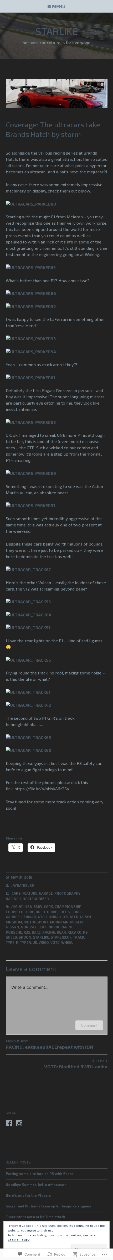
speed (11, 937)
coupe (11, 912)
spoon (25, 937)
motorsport (36, 922)
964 (28, 907)
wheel (67, 942)
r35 (27, 932)
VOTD (55, 942)
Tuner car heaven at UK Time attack (35, 1217)
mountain (59, 922)
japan (85, 917)
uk (35, 942)
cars (16, 893)
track (78, 937)
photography (67, 893)
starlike (41, 937)
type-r (12, 942)
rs (85, 932)
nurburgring (61, 927)
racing (12, 899)
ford (76, 912)
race (36, 932)
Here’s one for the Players (28, 1195)
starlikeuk (61, 937)
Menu (58, 6)
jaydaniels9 (22, 885)
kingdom (14, 922)
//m (14, 907)
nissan (12, 927)
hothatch (69, 917)
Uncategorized (34, 899)
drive (52, 912)
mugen (76, 922)
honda (52, 917)
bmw (37, 907)
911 (21, 907)
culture (26, 912)
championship (68, 907)
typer (25, 942)
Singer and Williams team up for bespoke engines (48, 1206)
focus (64, 912)
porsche (14, 932)
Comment (89, 1025)
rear (61, 932)
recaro (74, 932)
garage (46, 893)
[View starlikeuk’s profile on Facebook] (9, 1123)
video (44, 942)
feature (29, 893)
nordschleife (34, 927)
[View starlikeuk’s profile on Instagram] (19, 1123)
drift (40, 912)
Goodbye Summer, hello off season (36, 1185)
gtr (41, 917)
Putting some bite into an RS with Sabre (39, 1174)
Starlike (56, 31)
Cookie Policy (18, 1239)
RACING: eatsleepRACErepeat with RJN (49, 1044)
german (28, 917)
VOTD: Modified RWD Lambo (75, 1064)
